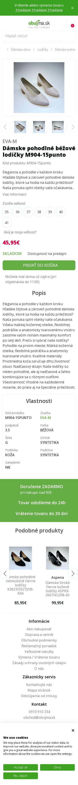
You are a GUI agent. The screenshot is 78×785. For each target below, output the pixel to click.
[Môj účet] (64, 24)
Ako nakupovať (39, 629)
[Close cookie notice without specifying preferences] (73, 730)
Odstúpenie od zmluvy (39, 696)
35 (7, 212)
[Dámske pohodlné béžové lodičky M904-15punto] (39, 87)
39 (50, 212)
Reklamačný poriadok (39, 646)
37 (28, 212)
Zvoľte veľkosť (14, 203)
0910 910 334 (39, 711)
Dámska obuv (20, 49)
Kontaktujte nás (39, 684)
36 (18, 212)
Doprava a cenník (39, 634)
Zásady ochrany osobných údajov (39, 662)
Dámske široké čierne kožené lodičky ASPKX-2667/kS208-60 (33, 589)
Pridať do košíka (40, 265)
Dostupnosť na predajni (47, 253)
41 (7, 222)
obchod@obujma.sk (39, 717)
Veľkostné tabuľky (39, 651)
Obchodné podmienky (39, 640)
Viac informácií (14, 194)
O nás (39, 668)
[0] (68, 24)
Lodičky (42, 49)
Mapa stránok (39, 690)
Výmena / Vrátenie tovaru (39, 657)
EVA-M (10, 141)
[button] (5, 573)
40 (61, 212)
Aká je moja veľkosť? (20, 232)
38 (39, 212)
